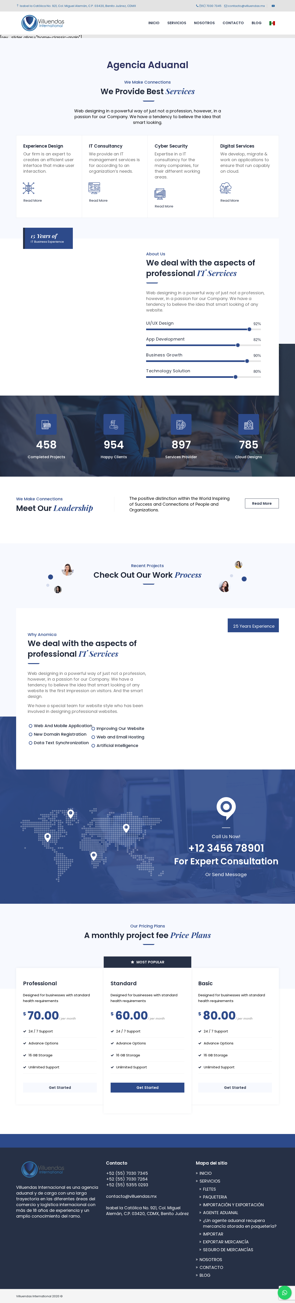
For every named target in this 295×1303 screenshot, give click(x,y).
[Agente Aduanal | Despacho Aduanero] (42, 23)
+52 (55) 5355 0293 (127, 1185)
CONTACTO (233, 22)
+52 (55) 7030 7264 (127, 1179)
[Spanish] (272, 23)
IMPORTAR (213, 1234)
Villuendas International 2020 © (39, 1296)
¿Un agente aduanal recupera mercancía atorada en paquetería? (240, 1223)
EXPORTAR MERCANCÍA (226, 1242)
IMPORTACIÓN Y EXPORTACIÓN (233, 1205)
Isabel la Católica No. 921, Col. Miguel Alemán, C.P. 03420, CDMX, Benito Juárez (147, 1210)
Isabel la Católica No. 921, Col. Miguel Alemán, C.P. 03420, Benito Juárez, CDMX (77, 6)
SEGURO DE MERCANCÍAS (228, 1250)
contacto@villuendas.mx (246, 6)
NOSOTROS (204, 22)
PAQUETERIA (215, 1197)
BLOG (257, 22)
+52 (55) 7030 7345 (127, 1173)
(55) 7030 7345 (209, 6)
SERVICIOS (176, 22)
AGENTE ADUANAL (220, 1213)
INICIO (153, 22)
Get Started (60, 1087)
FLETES (209, 1189)
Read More (33, 200)
